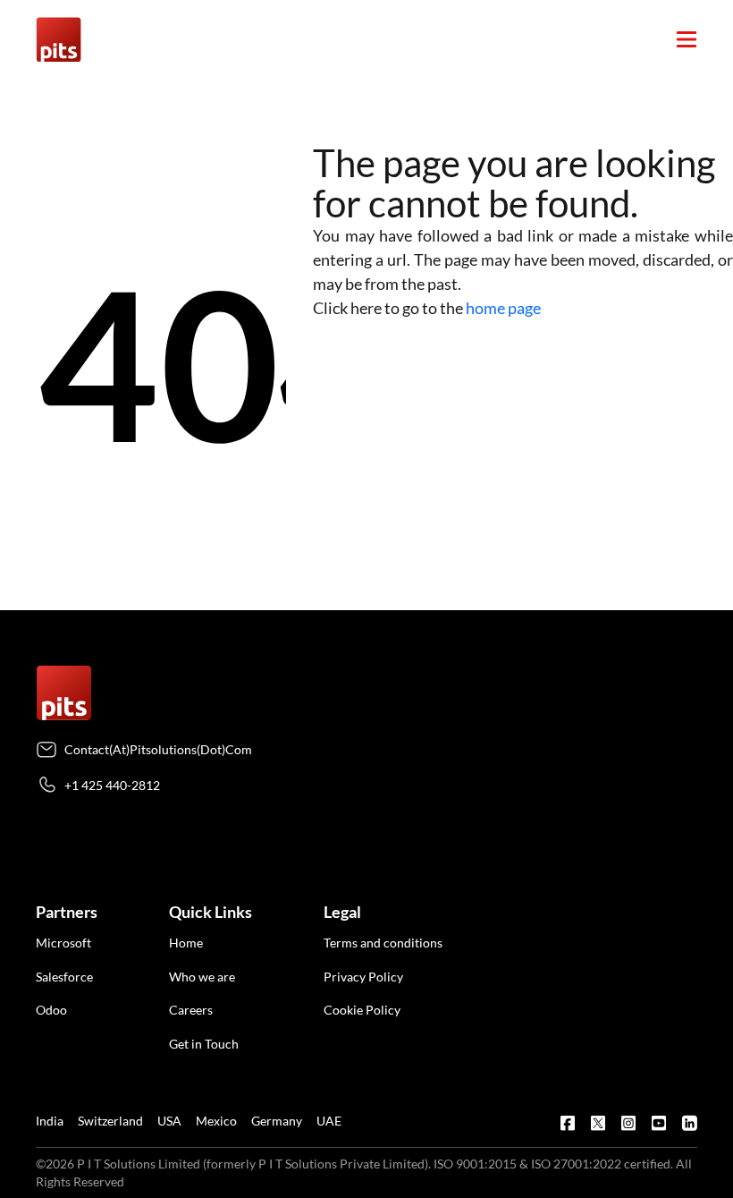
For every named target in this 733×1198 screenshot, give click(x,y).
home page (503, 308)
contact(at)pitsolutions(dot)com (158, 749)
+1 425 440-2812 (112, 785)
